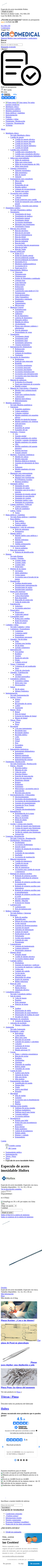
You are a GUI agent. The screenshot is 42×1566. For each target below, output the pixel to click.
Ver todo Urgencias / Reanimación (23, 838)
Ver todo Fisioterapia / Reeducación (23, 764)
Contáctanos (5, 28)
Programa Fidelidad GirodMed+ (17, 1522)
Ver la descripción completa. (11, 1189)
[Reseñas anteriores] (2, 1446)
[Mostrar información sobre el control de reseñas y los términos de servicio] (36, 1431)
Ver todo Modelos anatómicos (21, 405)
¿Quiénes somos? (12, 1516)
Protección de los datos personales (18, 1524)
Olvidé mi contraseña (13, 1532)
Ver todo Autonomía (17, 1029)
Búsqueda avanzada (8, 47)
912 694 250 (5, 26)
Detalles (4, 1288)
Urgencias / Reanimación (15, 123)
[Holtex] (8, 1180)
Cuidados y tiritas (12, 119)
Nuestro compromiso (13, 1520)
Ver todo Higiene (16, 556)
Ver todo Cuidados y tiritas (20, 627)
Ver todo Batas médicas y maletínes (23, 517)
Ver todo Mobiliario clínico (20, 135)
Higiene (8, 117)
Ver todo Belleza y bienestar (20, 913)
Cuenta (3, 1141)
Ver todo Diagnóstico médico (21, 210)
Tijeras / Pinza (11, 1156)
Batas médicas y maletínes (15, 113)
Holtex (5, 1408)
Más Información (7, 1294)
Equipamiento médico (14, 1152)
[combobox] (12, 44)
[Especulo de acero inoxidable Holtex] (6, 1227)
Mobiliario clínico (12, 107)
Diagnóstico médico (13, 109)
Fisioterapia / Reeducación (15, 121)
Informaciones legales (14, 1518)
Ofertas (9, 125)
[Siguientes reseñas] (39, 1446)
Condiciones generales (14, 1514)
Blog (3, 1296)
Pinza (8, 1158)
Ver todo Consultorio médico (21, 994)
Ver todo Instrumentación (19, 695)
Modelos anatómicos (13, 111)
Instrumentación (11, 115)
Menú (3, 129)
